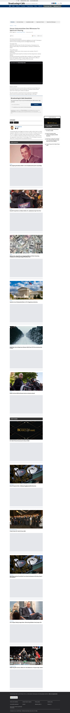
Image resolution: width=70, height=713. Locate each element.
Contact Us (49, 704)
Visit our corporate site (53, 693)
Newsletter (40, 35)
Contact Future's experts (27, 701)
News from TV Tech (40, 22)
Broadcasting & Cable (21, 32)
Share (12, 35)
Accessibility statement (14, 704)
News (13, 6)
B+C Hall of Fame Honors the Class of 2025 (52, 126)
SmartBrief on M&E (29, 22)
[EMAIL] (18, 128)
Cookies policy (50, 701)
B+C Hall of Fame (20, 22)
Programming (30, 6)
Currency (23, 6)
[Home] (9, 6)
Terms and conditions (14, 701)
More (40, 6)
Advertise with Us (38, 704)
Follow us (34, 35)
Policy (35, 6)
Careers (24, 704)
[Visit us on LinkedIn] (55, 3)
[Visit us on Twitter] (54, 3)
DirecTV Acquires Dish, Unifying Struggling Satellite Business (52, 134)
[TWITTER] (16, 128)
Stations (18, 6)
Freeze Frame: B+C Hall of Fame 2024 (53, 145)
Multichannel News (34, 0)
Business (11, 25)
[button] (59, 3)
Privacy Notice (13, 111)
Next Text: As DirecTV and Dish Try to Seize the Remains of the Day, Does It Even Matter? (52, 140)
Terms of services (24, 110)
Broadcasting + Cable (25, 0)
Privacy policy (37, 701)
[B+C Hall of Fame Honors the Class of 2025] (52, 123)
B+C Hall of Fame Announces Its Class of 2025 (52, 130)
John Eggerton (13, 32)
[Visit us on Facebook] (52, 3)
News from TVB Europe (51, 22)
